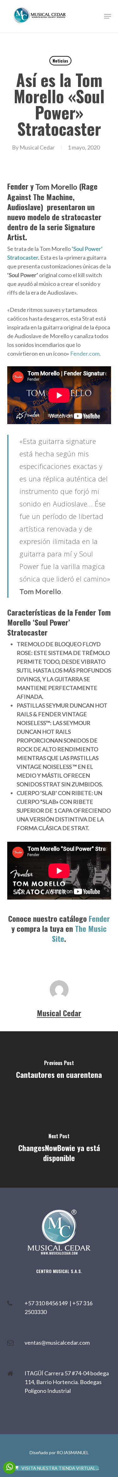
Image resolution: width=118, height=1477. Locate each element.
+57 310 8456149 (47, 1303)
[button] (107, 16)
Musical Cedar (37, 147)
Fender (99, 918)
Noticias (60, 60)
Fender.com (84, 353)
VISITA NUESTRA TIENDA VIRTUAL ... (60, 1468)
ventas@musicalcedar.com (57, 1342)
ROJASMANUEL (73, 1452)
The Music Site (79, 933)
